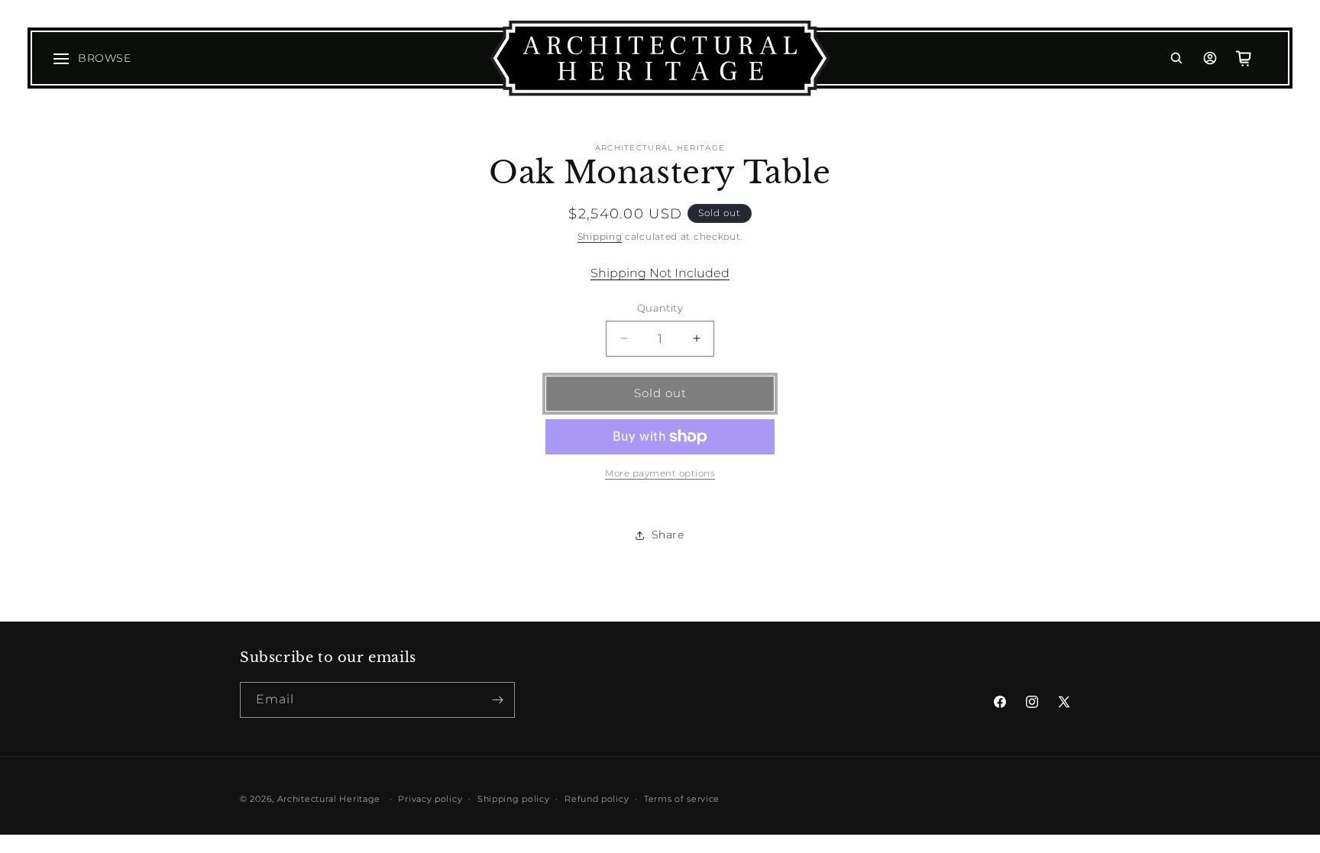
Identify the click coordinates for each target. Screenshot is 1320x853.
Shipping (600, 236)
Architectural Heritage (328, 798)
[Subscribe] (497, 700)
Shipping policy (513, 798)
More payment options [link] (660, 473)
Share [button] (668, 534)
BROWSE (104, 58)
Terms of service (682, 798)
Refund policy (597, 798)
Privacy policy (430, 798)
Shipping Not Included (660, 273)
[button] (1176, 58)
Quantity (660, 308)
